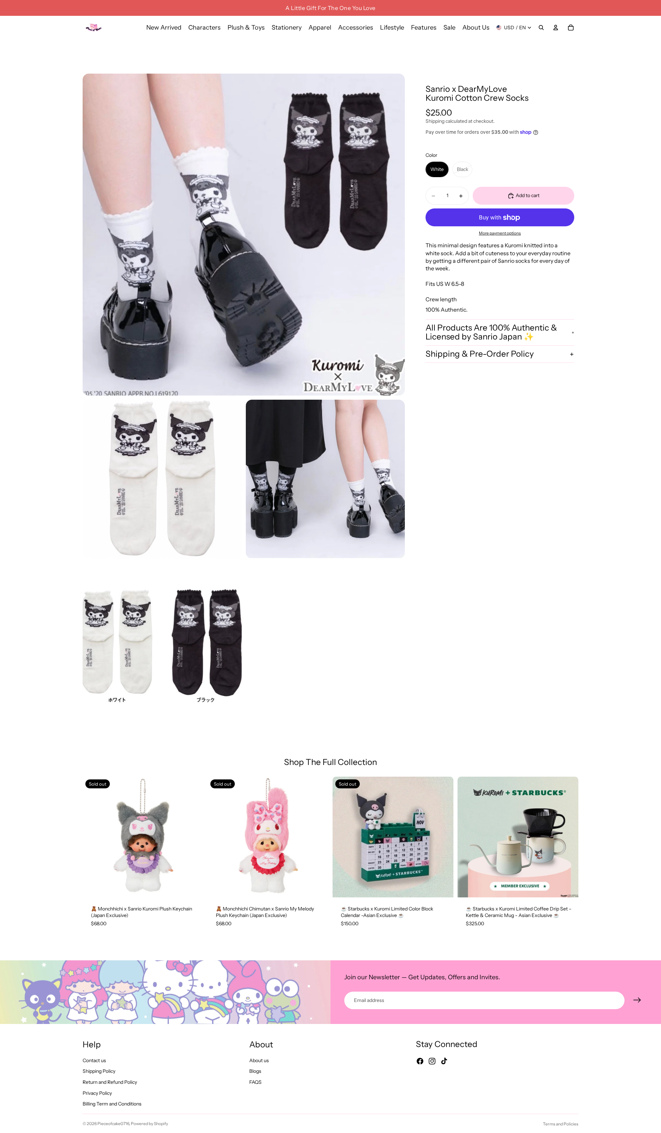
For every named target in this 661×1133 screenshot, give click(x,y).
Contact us (94, 1060)
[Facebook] (420, 1061)
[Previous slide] (93, 836)
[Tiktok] (444, 1061)
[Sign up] (637, 1000)
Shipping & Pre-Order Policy (480, 354)
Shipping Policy (99, 1071)
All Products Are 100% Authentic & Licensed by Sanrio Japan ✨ (491, 332)
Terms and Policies (560, 1123)
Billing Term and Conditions (112, 1104)
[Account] (555, 27)
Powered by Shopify (149, 1123)
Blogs (255, 1071)
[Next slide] (193, 836)
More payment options (500, 233)
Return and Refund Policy (110, 1082)
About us (259, 1060)
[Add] (568, 887)
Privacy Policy (97, 1093)
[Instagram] (432, 1061)
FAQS (255, 1082)
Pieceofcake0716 (113, 1123)
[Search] (541, 27)
